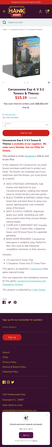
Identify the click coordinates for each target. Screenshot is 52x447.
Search (6, 352)
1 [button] (24, 82)
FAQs (5, 357)
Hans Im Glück (10, 114)
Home (5, 29)
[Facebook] (4, 382)
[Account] (40, 10)
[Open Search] (4, 22)
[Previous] (3, 82)
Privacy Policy (9, 362)
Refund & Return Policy (14, 366)
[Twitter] (12, 382)
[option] (26, 56)
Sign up (12, 337)
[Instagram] (8, 382)
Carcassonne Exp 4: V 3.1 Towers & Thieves (26, 29)
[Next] (48, 82)
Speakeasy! (30, 156)
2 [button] (27, 82)
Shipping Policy (10, 371)
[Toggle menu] (4, 11)
